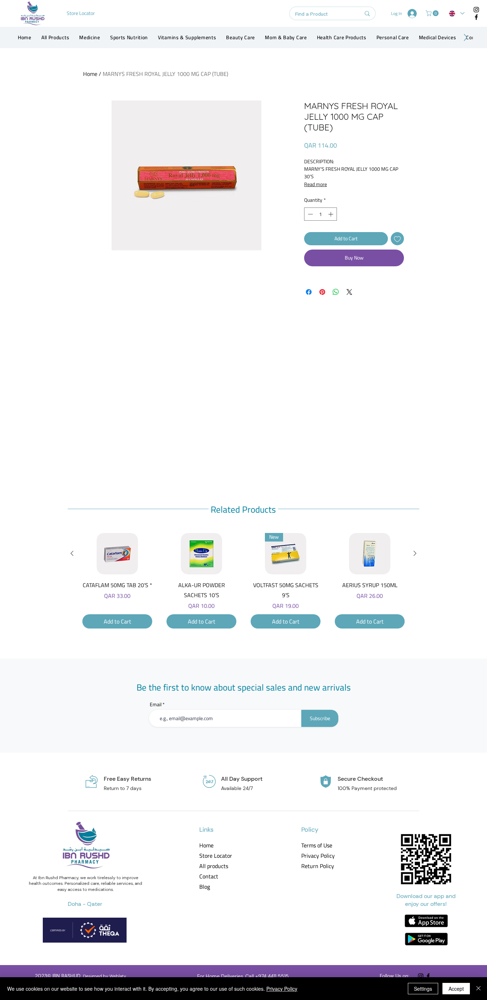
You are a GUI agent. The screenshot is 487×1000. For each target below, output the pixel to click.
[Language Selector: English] (457, 13)
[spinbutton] (320, 214)
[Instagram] (476, 9)
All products (213, 866)
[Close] (478, 988)
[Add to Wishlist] (397, 238)
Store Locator (215, 856)
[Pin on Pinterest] (322, 292)
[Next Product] (415, 553)
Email (156, 704)
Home (90, 73)
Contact (208, 876)
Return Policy (317, 866)
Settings (423, 988)
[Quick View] (117, 553)
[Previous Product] (72, 553)
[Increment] (331, 214)
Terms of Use (316, 845)
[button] (433, 13)
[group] (243, 581)
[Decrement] (309, 214)
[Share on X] (349, 292)
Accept (456, 988)
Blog (204, 887)
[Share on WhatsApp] (336, 292)
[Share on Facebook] (308, 292)
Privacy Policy (317, 856)
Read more (315, 184)
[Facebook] (476, 17)
